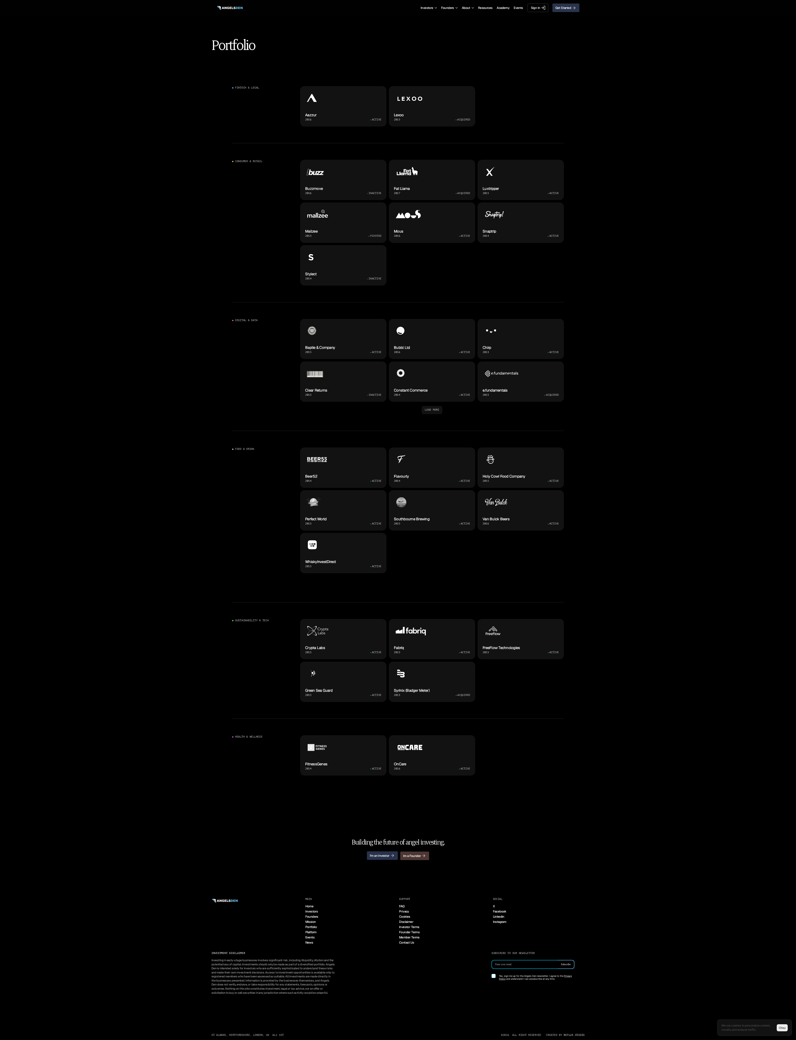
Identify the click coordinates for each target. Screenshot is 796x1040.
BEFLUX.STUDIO (574, 1035)
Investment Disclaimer (228, 953)
